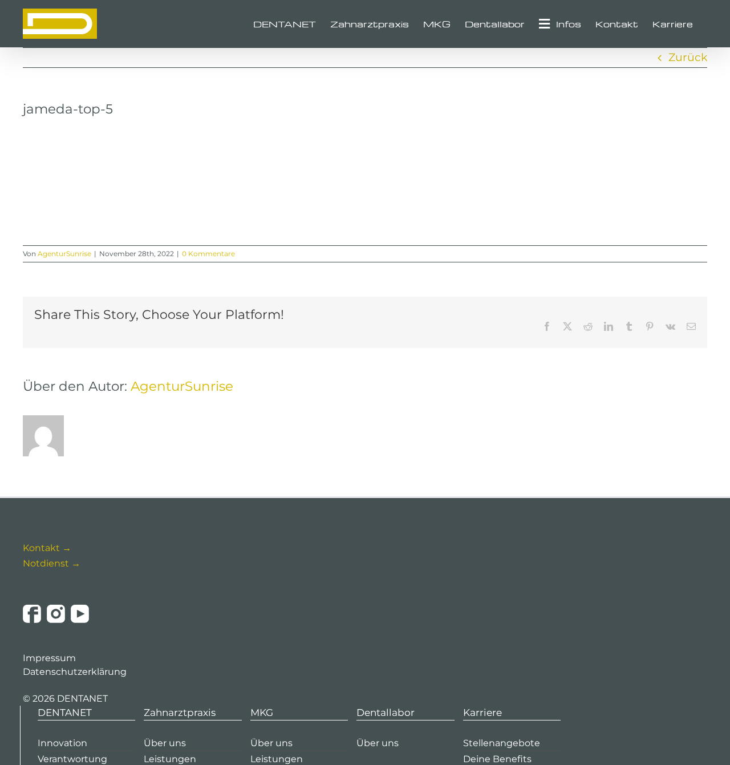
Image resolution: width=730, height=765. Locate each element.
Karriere (482, 712)
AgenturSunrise (64, 253)
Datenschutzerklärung (75, 671)
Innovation (62, 743)
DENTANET (65, 712)
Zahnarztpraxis (180, 712)
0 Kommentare (208, 253)
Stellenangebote (501, 743)
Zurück (687, 57)
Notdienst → (51, 563)
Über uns (165, 743)
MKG (261, 712)
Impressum (49, 658)
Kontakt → (47, 548)
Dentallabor (385, 712)
